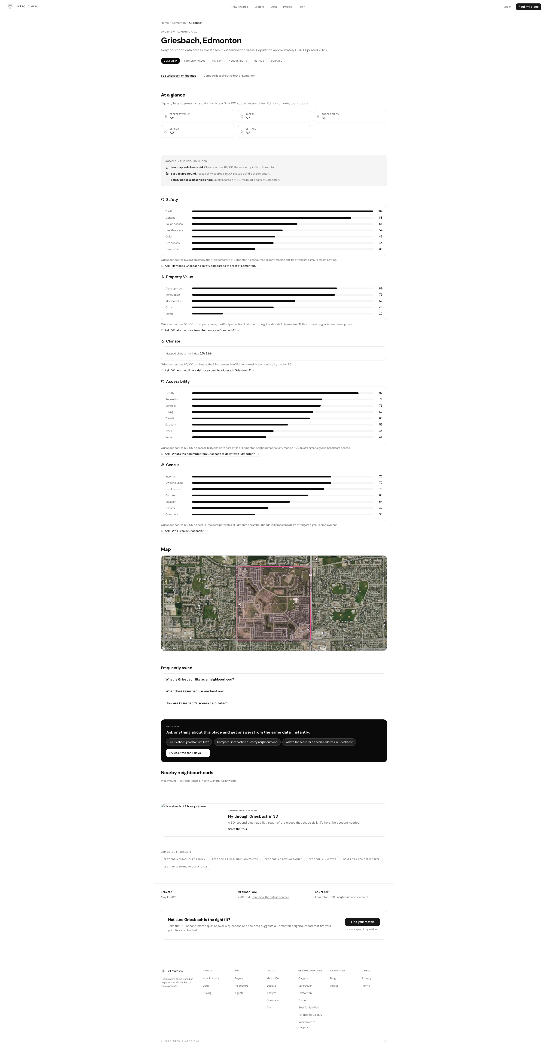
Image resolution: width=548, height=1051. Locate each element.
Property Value (195, 60)
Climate (276, 60)
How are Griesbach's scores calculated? (196, 703)
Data (274, 7)
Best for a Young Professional (186, 866)
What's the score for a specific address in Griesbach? (319, 742)
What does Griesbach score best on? (194, 691)
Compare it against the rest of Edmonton (229, 75)
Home (165, 23)
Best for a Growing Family (283, 859)
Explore (259, 7)
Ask (269, 1007)
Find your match (362, 922)
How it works (239, 7)
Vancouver (305, 985)
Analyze (271, 993)
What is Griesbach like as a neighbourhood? (199, 679)
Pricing (287, 7)
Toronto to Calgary (310, 1015)
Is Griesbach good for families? (189, 742)
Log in (507, 7)
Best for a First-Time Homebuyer (235, 859)
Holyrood (184, 781)
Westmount (168, 781)
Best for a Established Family (184, 859)
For (301, 7)
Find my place (529, 7)
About (334, 985)
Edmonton (179, 23)
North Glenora (211, 781)
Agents (239, 993)
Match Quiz (274, 978)
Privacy (366, 978)
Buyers (239, 978)
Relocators (242, 985)
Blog (333, 978)
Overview (170, 60)
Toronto (303, 1000)
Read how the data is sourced (270, 897)
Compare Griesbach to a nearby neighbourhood (247, 742)
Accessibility (238, 60)
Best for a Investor (323, 859)
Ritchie (195, 781)
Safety (217, 60)
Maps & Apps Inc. (187, 1041)
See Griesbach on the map (178, 75)
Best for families (308, 1007)
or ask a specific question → (363, 929)
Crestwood (228, 781)
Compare (272, 1000)
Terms (366, 985)
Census (259, 60)
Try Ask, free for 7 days (185, 753)
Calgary (303, 978)
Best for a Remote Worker (361, 859)
